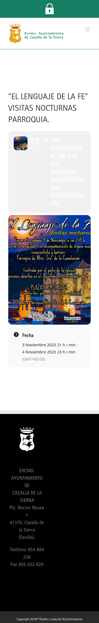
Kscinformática (72, 619)
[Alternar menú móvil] (88, 29)
